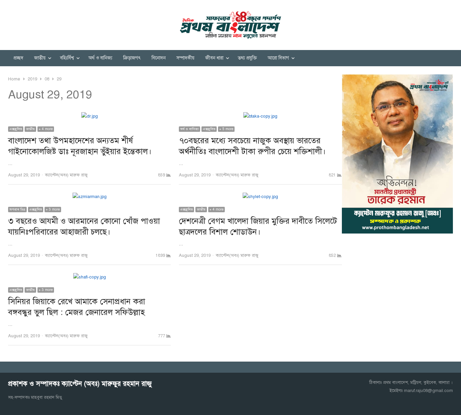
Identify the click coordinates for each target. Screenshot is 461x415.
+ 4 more (46, 129)
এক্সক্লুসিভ (15, 129)
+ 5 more (226, 129)
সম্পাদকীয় (185, 58)
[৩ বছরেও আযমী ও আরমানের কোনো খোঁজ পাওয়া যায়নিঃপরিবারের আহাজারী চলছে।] (90, 196)
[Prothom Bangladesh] (230, 25)
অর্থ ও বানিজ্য (100, 58)
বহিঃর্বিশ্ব (67, 58)
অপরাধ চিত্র (17, 209)
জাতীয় (40, 58)
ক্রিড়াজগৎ (132, 58)
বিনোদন (159, 58)
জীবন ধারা (214, 58)
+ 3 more (53, 209)
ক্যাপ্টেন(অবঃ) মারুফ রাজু (66, 175)
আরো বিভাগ (278, 58)
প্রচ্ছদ (18, 58)
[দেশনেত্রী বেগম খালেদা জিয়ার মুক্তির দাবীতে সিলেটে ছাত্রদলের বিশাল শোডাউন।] (260, 196)
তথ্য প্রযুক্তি (247, 58)
